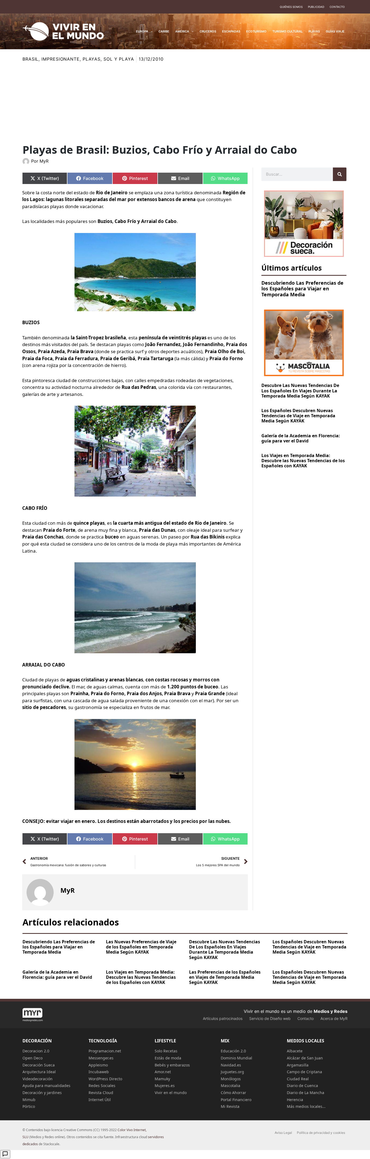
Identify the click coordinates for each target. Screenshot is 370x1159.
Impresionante (60, 59)
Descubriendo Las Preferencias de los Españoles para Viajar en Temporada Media (302, 289)
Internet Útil (100, 1099)
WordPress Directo (105, 1078)
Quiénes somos (291, 6)
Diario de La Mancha (305, 1092)
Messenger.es (101, 1057)
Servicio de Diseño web (270, 1018)
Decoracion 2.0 (35, 1050)
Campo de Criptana (304, 1071)
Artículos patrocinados (222, 1018)
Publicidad (316, 6)
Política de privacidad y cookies (321, 1133)
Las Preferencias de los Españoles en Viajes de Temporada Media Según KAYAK (225, 977)
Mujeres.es (165, 1085)
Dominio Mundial (236, 1057)
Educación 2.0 (233, 1050)
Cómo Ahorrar (233, 1092)
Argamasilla (298, 1065)
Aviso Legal (283, 1133)
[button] (150, 31)
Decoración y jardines (42, 1092)
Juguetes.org (232, 1071)
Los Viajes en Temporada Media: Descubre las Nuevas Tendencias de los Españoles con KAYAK (303, 460)
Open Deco (32, 1057)
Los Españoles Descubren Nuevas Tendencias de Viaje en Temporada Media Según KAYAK (298, 416)
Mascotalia (230, 1085)
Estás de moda (168, 1057)
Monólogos (231, 1078)
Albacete (295, 1050)
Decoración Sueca (38, 1065)
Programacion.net (105, 1050)
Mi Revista (230, 1106)
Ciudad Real (298, 1078)
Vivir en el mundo (171, 1092)
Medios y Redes (331, 1011)
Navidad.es (231, 1065)
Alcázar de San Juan (305, 1057)
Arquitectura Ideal (39, 1071)
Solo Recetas (166, 1050)
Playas (91, 59)
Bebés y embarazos (172, 1065)
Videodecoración (37, 1078)
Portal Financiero (236, 1099)
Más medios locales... (306, 1106)
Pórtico (28, 1106)
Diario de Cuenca (302, 1085)
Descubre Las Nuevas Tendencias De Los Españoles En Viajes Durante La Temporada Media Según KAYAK (300, 390)
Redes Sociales (102, 1085)
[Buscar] (339, 174)
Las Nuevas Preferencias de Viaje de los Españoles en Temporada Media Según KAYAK (141, 947)
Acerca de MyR (334, 1018)
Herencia (295, 1099)
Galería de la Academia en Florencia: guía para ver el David (300, 438)
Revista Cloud (101, 1092)
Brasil (30, 59)
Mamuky (162, 1078)
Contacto (337, 6)
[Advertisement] (185, 103)
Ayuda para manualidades (46, 1085)
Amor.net (163, 1071)
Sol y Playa (118, 59)
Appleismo (98, 1065)
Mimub (28, 1099)
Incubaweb (99, 1071)
